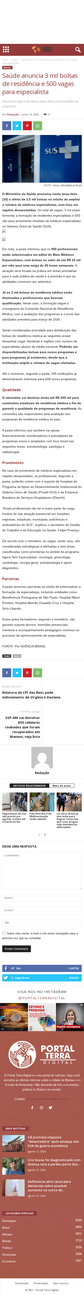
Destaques (9, 1221)
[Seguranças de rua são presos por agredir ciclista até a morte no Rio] (14, 801)
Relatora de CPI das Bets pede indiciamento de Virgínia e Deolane (31, 694)
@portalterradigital (42, 998)
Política (7, 1248)
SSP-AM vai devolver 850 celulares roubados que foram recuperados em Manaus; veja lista (22, 727)
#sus (17, 656)
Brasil (15, 59)
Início (5, 59)
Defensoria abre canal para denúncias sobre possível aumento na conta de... (49, 1185)
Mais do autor (61, 785)
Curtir (74, 968)
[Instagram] (42, 1108)
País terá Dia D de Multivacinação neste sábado (41, 816)
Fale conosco (61, 1283)
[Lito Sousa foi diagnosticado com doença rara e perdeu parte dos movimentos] (13, 1166)
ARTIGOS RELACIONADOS (29, 785)
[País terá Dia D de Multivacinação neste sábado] (42, 801)
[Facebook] (33, 1108)
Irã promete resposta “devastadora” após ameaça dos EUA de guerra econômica (53, 1141)
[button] (77, 50)
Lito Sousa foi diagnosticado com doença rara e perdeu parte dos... (54, 1162)
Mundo (6, 1241)
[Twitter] (51, 1108)
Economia (8, 1261)
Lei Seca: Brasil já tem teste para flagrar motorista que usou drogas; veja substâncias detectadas (67, 820)
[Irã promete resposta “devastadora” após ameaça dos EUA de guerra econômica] (13, 1143)
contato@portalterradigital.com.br (47, 1099)
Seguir (74, 977)
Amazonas (9, 1254)
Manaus (7, 1234)
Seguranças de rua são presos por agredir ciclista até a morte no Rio (14, 817)
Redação (13, 114)
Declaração (22, 1283)
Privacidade (41, 1283)
